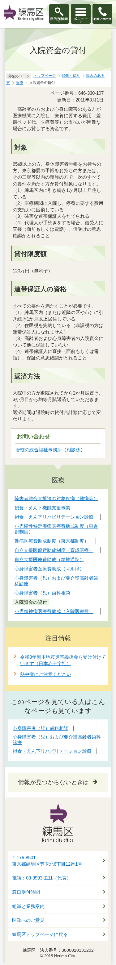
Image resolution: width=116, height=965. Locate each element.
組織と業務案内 (28, 906)
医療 (19, 83)
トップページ (44, 75)
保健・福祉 (71, 75)
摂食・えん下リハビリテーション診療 (52, 751)
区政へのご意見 (28, 920)
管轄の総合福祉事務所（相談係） (50, 449)
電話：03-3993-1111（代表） (41, 878)
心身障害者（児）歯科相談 (40, 728)
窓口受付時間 (26, 892)
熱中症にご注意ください (45, 674)
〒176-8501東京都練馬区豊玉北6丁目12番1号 (47, 861)
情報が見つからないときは (53, 782)
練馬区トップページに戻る (40, 934)
